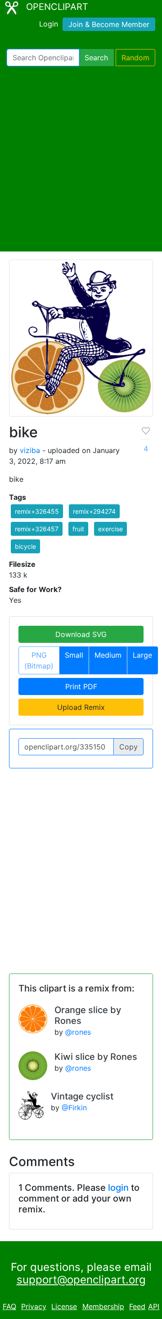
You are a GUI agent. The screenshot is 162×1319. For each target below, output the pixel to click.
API (153, 1306)
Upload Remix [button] (81, 707)
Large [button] (142, 655)
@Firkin (74, 1107)
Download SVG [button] (81, 634)
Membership (103, 1306)
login (118, 1187)
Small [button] (74, 655)
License (64, 1306)
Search (96, 57)
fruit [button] (78, 529)
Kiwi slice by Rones (95, 1056)
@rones (78, 1031)
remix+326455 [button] (37, 511)
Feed (137, 1306)
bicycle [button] (25, 546)
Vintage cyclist (82, 1096)
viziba (30, 450)
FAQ (9, 1306)
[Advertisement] (81, 159)
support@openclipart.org (81, 1279)
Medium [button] (108, 655)
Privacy (33, 1306)
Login (48, 23)
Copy (128, 746)
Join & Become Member (108, 24)
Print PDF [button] (81, 686)
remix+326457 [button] (36, 529)
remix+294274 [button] (94, 511)
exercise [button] (110, 529)
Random (135, 57)
